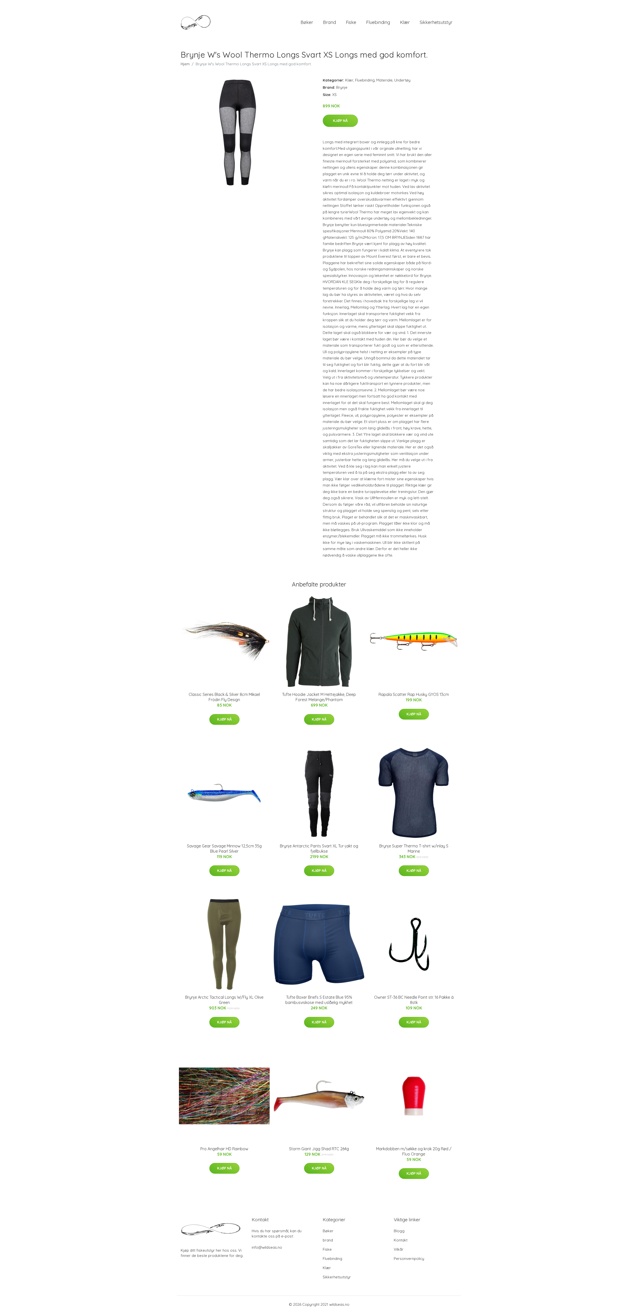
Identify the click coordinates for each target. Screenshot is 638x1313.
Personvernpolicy (409, 1258)
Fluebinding (378, 22)
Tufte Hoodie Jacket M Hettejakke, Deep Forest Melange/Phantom (319, 697)
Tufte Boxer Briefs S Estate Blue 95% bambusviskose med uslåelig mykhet (319, 1000)
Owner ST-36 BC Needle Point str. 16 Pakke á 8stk (414, 1000)
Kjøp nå (340, 120)
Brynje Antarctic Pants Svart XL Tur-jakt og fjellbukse (319, 848)
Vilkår (398, 1249)
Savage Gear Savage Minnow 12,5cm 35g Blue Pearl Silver (224, 848)
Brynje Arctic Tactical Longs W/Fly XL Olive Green (224, 1000)
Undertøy (402, 80)
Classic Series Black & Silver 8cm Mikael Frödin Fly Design (224, 697)
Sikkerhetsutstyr (436, 22)
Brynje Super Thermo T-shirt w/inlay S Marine (413, 848)
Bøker (307, 22)
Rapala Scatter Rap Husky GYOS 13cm (414, 694)
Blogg (399, 1231)
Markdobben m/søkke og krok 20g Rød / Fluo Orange (413, 1151)
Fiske (351, 22)
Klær (405, 22)
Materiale (384, 80)
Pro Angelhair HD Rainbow (224, 1148)
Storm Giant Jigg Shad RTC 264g (319, 1148)
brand (329, 22)
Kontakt (400, 1240)
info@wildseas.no (267, 1247)
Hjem (185, 64)
